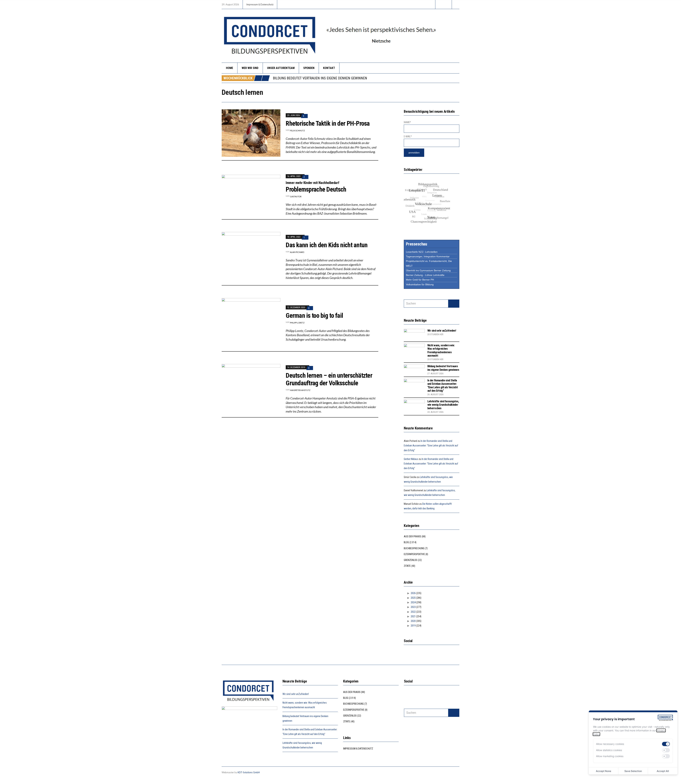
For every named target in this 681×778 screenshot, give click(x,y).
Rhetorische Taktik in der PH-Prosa (328, 123)
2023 (413, 607)
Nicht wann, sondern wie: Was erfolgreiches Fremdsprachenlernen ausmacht (441, 350)
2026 (413, 593)
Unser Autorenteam (281, 68)
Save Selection (633, 771)
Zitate (407, 565)
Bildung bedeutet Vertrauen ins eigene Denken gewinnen (443, 368)
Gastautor (295, 196)
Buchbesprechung (414, 548)
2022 (413, 611)
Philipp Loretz (297, 322)
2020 (413, 621)
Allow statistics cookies (609, 750)
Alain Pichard (297, 252)
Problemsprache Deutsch (316, 189)
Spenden (308, 68)
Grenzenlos (410, 560)
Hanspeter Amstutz (300, 390)
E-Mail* (408, 136)
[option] (366, 78)
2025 (413, 597)
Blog (406, 542)
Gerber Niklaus (411, 459)
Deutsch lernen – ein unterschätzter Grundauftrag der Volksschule (329, 379)
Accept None (603, 771)
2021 (413, 616)
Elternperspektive (414, 554)
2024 (413, 602)
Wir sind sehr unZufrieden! (441, 330)
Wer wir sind (250, 68)
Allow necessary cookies (610, 743)
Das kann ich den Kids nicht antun (326, 245)
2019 (413, 625)
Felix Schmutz (297, 130)
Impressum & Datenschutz (259, 4)
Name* (407, 122)
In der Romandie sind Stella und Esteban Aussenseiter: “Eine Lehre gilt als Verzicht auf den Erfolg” (356, 78)
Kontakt (329, 68)
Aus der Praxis (412, 536)
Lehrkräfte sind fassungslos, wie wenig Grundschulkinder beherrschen (443, 405)
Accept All (663, 771)
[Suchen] (453, 304)
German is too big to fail (314, 315)
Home (229, 68)
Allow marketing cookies (609, 756)
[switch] (666, 744)
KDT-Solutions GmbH (249, 772)
